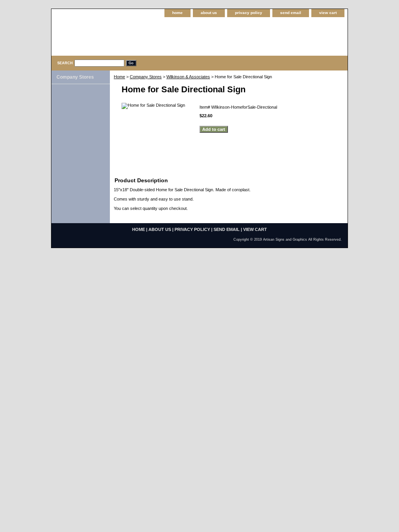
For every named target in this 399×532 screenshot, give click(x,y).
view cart (328, 13)
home (177, 13)
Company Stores (146, 76)
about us (209, 13)
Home (119, 76)
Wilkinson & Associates (188, 76)
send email (290, 13)
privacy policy (248, 13)
